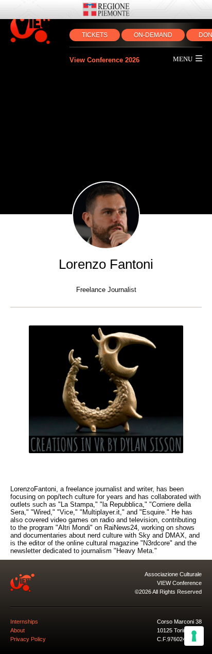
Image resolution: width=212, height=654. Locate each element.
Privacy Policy (28, 639)
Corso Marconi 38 (179, 621)
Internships (24, 621)
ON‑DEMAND (153, 35)
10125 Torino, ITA (179, 630)
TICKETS (95, 35)
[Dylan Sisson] (106, 389)
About (17, 630)
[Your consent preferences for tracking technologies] (194, 636)
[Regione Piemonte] (106, 9)
